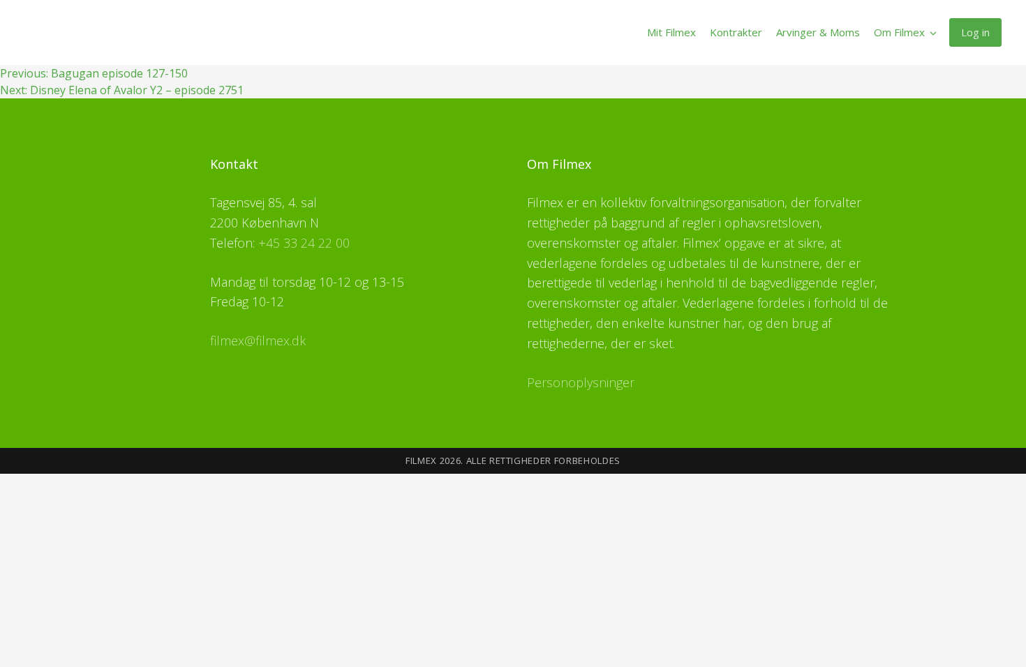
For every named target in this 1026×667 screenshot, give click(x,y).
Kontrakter (736, 32)
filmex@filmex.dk (258, 340)
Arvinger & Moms (818, 32)
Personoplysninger (580, 382)
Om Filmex (899, 32)
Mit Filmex (671, 32)
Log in (975, 32)
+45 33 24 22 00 (304, 242)
